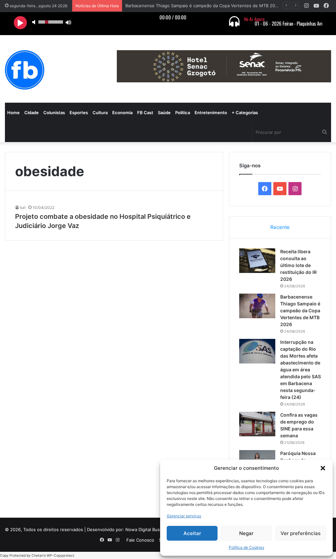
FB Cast (145, 112)
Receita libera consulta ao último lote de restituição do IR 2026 (298, 265)
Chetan (37, 555)
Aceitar (192, 533)
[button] (323, 468)
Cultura (100, 112)
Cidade (31, 112)
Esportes (79, 112)
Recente (280, 227)
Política (182, 112)
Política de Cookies (246, 547)
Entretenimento (211, 112)
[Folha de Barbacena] (24, 70)
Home (13, 112)
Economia (122, 112)
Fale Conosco (140, 540)
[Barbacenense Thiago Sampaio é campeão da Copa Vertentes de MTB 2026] (257, 306)
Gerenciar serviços (184, 515)
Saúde (164, 112)
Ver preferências (301, 533)
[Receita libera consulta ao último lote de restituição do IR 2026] (257, 260)
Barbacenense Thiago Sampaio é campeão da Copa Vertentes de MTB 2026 (202, 5)
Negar (246, 533)
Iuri (23, 207)
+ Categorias (245, 112)
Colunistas (54, 112)
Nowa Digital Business (148, 529)
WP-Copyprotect (60, 555)
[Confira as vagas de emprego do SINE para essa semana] (257, 424)
